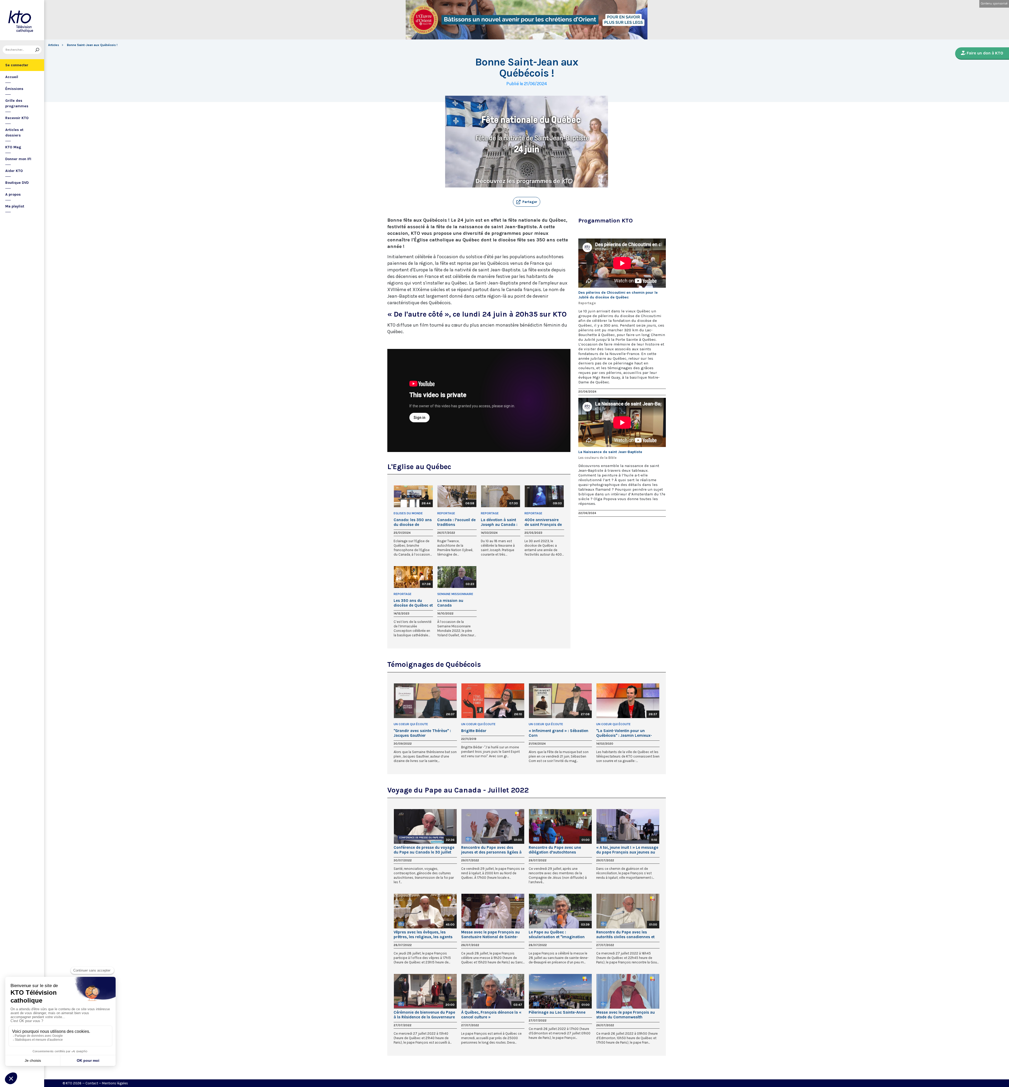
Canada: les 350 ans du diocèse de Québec (413, 522)
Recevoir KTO (17, 118)
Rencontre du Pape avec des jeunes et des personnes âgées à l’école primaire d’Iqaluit (491, 850)
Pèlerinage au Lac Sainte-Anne (557, 1012)
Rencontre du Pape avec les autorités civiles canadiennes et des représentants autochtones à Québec (626, 934)
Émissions (14, 89)
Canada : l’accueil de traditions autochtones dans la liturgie (456, 522)
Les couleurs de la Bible (597, 458)
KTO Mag (13, 147)
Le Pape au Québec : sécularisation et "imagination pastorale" (557, 934)
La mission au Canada (450, 603)
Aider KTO (14, 171)
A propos (13, 194)
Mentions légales (115, 1083)
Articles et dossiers (14, 133)
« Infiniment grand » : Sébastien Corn (558, 733)
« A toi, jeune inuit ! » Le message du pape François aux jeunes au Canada (627, 850)
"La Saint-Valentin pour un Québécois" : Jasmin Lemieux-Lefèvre (624, 733)
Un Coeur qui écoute (411, 724)
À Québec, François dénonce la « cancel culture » (491, 1014)
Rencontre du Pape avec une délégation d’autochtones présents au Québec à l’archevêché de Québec (555, 850)
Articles (53, 45)
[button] (526, 202)
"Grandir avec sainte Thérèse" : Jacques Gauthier (422, 733)
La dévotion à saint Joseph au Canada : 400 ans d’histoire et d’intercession (500, 522)
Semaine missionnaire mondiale (455, 594)
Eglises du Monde (408, 513)
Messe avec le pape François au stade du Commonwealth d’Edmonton (625, 1014)
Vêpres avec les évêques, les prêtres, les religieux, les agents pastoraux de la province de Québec (423, 934)
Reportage (446, 513)
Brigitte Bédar (473, 730)
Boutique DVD (17, 182)
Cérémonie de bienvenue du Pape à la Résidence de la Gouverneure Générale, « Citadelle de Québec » (424, 1014)
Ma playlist (14, 206)
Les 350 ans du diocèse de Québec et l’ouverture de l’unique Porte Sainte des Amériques (413, 603)
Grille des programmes (16, 103)
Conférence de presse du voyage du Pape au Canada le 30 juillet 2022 (424, 850)
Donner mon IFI (18, 159)
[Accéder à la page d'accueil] (22, 20)
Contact (91, 1083)
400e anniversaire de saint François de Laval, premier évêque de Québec (543, 522)
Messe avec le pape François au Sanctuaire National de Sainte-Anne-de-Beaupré (490, 934)
